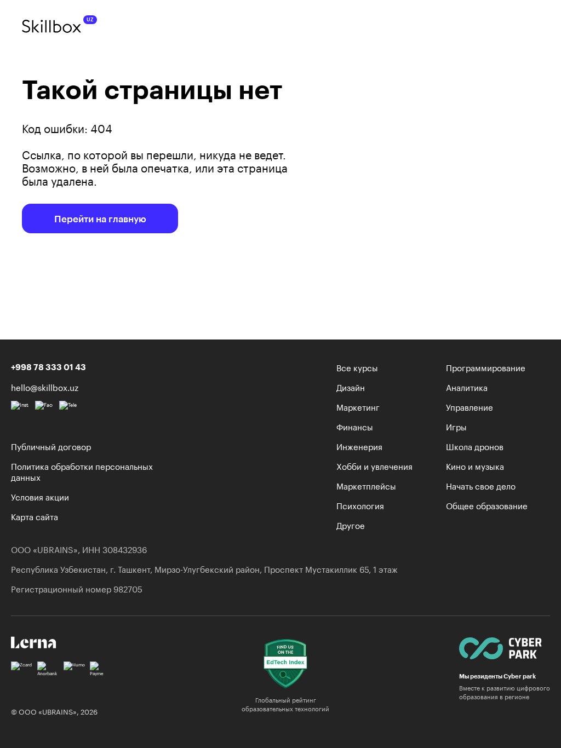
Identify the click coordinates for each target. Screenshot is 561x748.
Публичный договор (51, 445)
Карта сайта (34, 515)
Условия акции (40, 496)
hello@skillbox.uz (44, 386)
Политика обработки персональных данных (82, 471)
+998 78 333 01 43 (48, 367)
